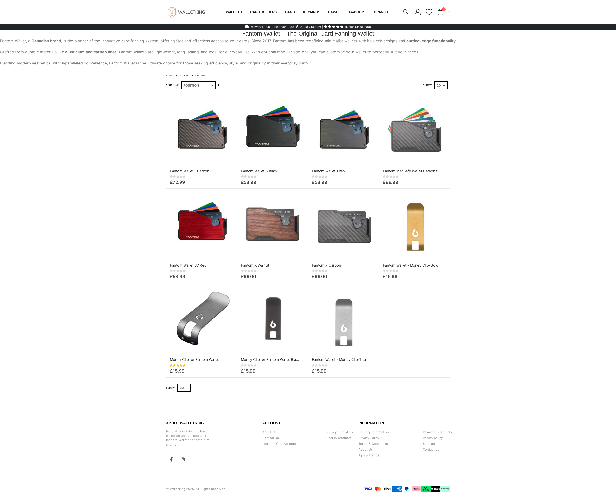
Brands (184, 75)
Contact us (270, 438)
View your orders (340, 432)
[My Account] (417, 12)
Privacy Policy (369, 438)
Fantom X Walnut (255, 265)
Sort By (172, 85)
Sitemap (429, 443)
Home (169, 75)
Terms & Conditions (373, 443)
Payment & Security (437, 432)
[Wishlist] (428, 12)
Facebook (171, 459)
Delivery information (374, 432)
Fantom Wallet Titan (328, 171)
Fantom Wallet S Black (259, 171)
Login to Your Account (279, 443)
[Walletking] (186, 12)
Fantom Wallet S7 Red (188, 265)
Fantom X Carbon (326, 265)
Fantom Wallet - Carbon (189, 171)
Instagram (183, 459)
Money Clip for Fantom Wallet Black (270, 359)
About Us (269, 432)
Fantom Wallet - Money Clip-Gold (410, 265)
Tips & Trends (369, 455)
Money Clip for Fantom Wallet (194, 359)
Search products (339, 438)
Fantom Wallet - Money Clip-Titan (340, 359)
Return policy (433, 438)
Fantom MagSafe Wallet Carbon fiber (412, 171)
